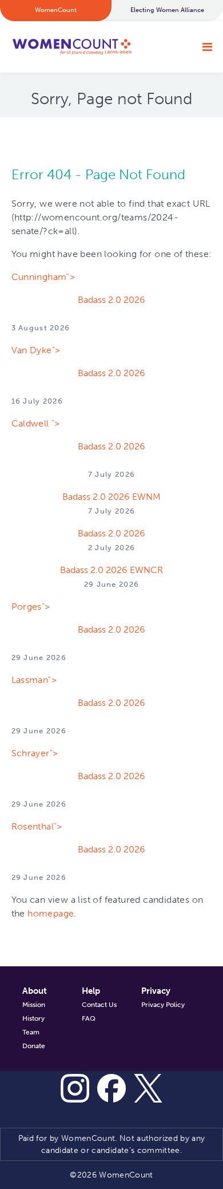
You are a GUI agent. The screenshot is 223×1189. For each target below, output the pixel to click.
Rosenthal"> (36, 826)
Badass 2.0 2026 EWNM (111, 496)
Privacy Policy (163, 1005)
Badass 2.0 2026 (111, 299)
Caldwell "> (35, 423)
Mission (33, 1005)
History (33, 1018)
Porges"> (30, 606)
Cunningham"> (43, 276)
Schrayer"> (34, 753)
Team (30, 1032)
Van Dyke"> (36, 350)
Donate (33, 1046)
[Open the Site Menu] (207, 47)
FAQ (88, 1018)
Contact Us (99, 1005)
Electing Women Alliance (167, 10)
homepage (50, 913)
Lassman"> (34, 679)
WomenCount (71, 47)
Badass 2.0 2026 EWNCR (111, 569)
